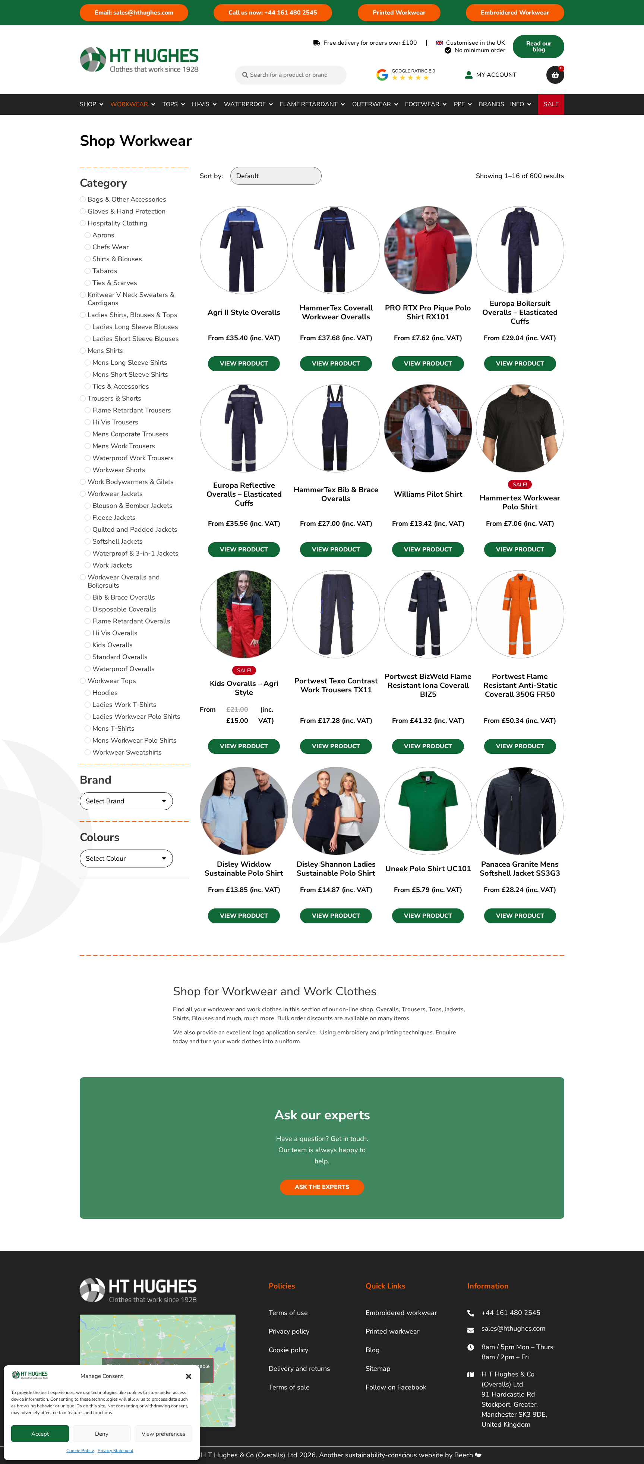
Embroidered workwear (401, 1312)
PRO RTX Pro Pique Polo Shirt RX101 (428, 312)
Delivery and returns (299, 1368)
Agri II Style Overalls (244, 312)
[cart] (555, 75)
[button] (188, 1376)
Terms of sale (289, 1387)
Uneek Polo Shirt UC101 (428, 869)
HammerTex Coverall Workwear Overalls (336, 312)
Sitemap (378, 1368)
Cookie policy (288, 1350)
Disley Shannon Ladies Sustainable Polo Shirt (336, 868)
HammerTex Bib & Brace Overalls (336, 494)
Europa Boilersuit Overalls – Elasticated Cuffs (520, 312)
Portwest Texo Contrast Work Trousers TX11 (336, 685)
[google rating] (406, 75)
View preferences (163, 1434)
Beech (464, 1455)
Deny (101, 1434)
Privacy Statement (115, 1451)
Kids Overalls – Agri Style (244, 688)
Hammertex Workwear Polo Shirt (520, 502)
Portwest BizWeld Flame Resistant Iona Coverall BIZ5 (428, 685)
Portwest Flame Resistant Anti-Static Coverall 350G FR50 (520, 685)
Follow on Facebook (396, 1387)
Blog (373, 1350)
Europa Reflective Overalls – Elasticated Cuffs (244, 494)
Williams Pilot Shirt (428, 494)
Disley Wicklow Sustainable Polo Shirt (244, 868)
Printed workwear (392, 1331)
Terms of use (288, 1312)
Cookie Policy (80, 1451)
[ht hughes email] (515, 1330)
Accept (40, 1434)
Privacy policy (289, 1331)
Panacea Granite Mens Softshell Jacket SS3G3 (520, 868)
